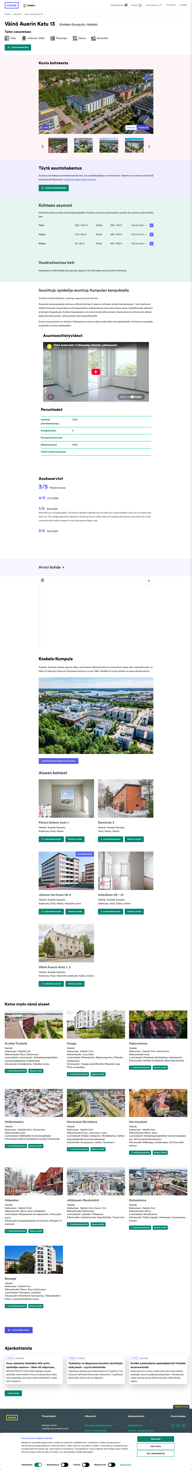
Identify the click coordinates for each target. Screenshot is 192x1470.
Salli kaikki (156, 1439)
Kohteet (17, 14)
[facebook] (173, 1426)
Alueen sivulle (36, 1071)
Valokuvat (131, 127)
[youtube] (184, 1426)
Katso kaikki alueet (21, 1330)
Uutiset (10, 1358)
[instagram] (178, 1426)
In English (183, 5)
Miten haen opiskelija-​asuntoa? (99, 1425)
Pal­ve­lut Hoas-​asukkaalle (96, 1431)
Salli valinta (155, 1446)
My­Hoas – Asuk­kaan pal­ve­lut (141, 1431)
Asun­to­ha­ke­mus (135, 1425)
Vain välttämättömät (156, 1453)
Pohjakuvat (143, 127)
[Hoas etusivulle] (12, 5)
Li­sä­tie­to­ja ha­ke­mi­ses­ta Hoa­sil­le (80, 179)
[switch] (64, 1465)
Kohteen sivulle (76, 840)
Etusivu (8, 14)
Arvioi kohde (50, 567)
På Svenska (171, 5)
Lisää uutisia (13, 1393)
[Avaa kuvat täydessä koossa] (147, 75)
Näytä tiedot (125, 1465)
